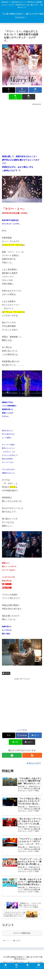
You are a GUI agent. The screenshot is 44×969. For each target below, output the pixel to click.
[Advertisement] (22, 129)
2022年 (7, 673)
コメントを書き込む (22, 933)
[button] (28, 97)
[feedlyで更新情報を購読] (12, 755)
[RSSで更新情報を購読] (32, 755)
